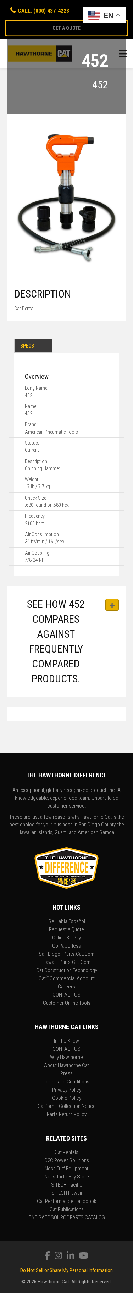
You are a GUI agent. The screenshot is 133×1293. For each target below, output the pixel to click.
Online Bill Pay (66, 938)
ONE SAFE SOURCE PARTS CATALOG (66, 1218)
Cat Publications (67, 1209)
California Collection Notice (67, 1106)
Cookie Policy (66, 1098)
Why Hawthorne (66, 1057)
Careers (66, 987)
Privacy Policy (66, 1090)
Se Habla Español (66, 922)
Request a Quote (66, 930)
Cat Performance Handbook (66, 1201)
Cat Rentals (66, 1152)
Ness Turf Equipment (66, 1169)
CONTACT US (66, 995)
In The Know (66, 1041)
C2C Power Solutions (66, 1161)
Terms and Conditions (66, 1082)
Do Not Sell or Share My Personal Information (66, 1270)
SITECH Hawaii (66, 1193)
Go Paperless (66, 946)
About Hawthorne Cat (66, 1066)
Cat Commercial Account (67, 979)
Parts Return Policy (67, 1114)
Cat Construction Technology (66, 970)
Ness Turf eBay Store (66, 1177)
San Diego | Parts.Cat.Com (66, 954)
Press (66, 1074)
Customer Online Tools (66, 1003)
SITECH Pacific (66, 1185)
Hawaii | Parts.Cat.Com (66, 962)
